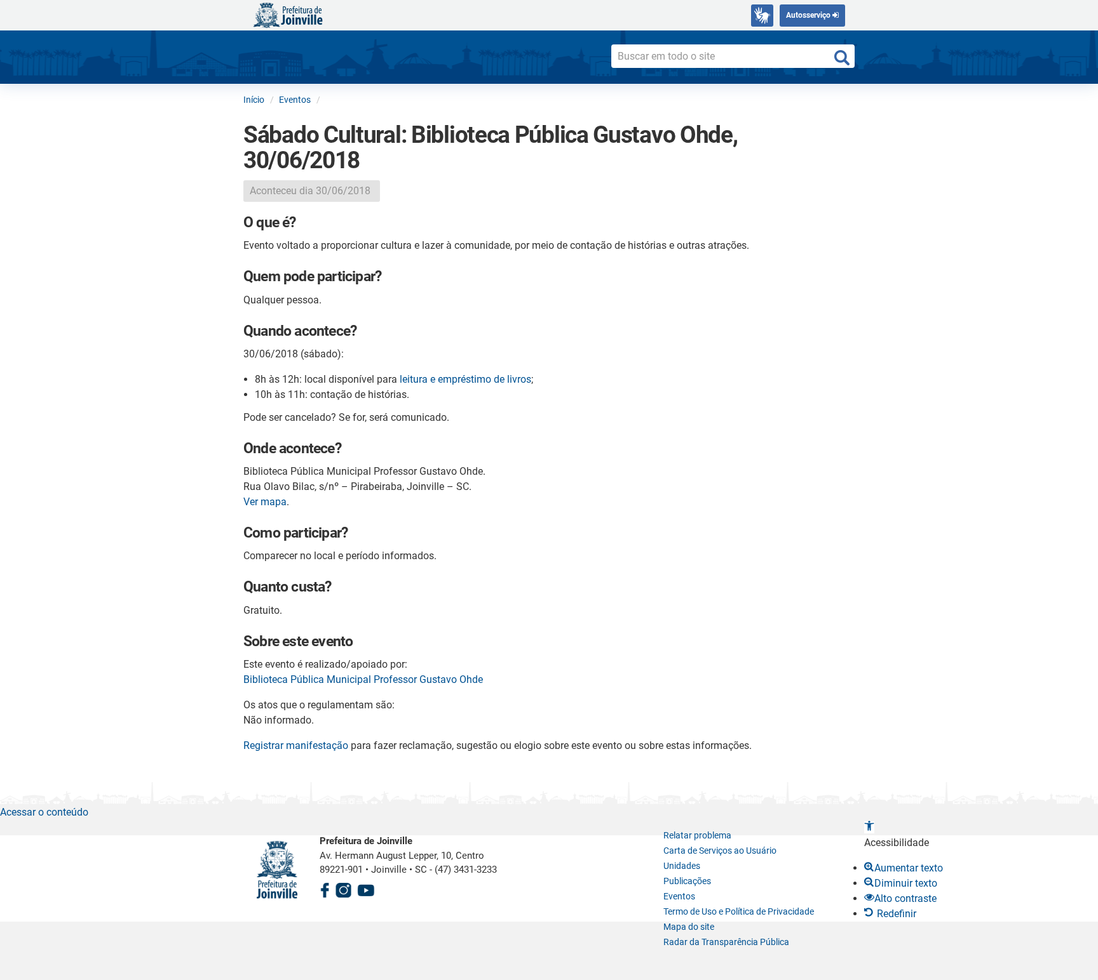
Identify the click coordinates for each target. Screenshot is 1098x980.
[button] (869, 827)
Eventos (679, 896)
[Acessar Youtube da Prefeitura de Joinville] (366, 888)
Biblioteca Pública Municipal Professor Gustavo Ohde (363, 679)
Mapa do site (688, 927)
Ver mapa (265, 502)
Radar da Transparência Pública (726, 942)
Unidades (681, 866)
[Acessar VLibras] (762, 15)
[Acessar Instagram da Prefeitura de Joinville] (343, 888)
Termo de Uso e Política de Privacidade (738, 911)
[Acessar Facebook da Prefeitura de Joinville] (325, 888)
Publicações (687, 881)
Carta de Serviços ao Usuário (719, 850)
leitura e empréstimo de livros (465, 379)
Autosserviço (809, 15)
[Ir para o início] (288, 14)
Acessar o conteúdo (44, 812)
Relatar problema (697, 835)
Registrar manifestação (295, 745)
